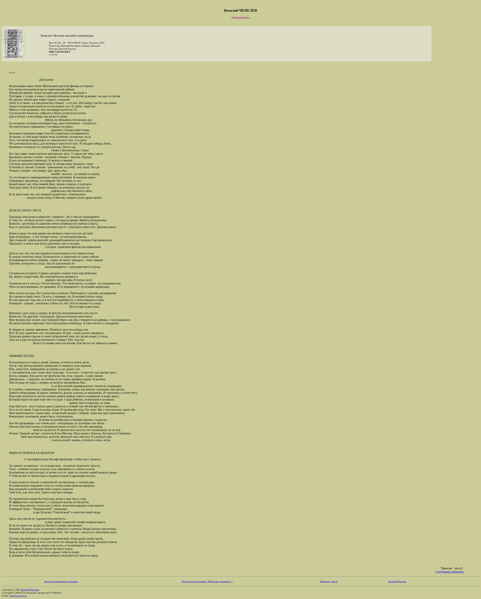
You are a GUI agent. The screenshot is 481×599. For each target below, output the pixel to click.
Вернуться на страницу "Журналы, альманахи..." (207, 581)
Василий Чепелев (397, 581)
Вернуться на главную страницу (61, 581)
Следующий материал (449, 571)
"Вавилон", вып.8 (328, 581)
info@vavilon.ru (18, 595)
